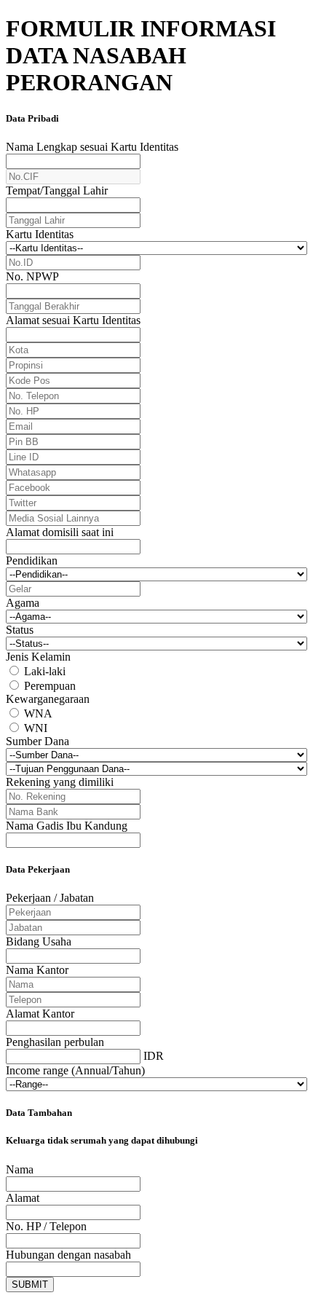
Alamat (22, 1198)
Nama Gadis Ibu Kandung (66, 825)
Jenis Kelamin (38, 656)
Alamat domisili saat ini (60, 532)
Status (19, 630)
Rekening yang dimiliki (60, 782)
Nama (19, 1169)
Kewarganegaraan (48, 699)
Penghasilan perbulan (55, 1042)
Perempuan (50, 686)
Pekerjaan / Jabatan (50, 898)
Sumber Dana (37, 741)
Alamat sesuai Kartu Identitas (73, 320)
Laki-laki (45, 671)
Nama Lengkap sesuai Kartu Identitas (92, 147)
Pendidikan (32, 560)
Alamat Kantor (40, 1013)
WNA (38, 713)
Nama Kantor (37, 970)
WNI (35, 728)
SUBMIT (30, 1284)
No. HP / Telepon (46, 1226)
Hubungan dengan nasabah (68, 1254)
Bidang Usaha (38, 941)
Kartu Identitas (40, 234)
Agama (22, 603)
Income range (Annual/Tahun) (75, 1070)
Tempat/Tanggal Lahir (57, 190)
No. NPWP (32, 276)
